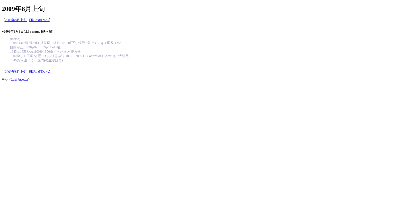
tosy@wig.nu (19, 79)
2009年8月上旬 (16, 20)
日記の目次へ (39, 20)
